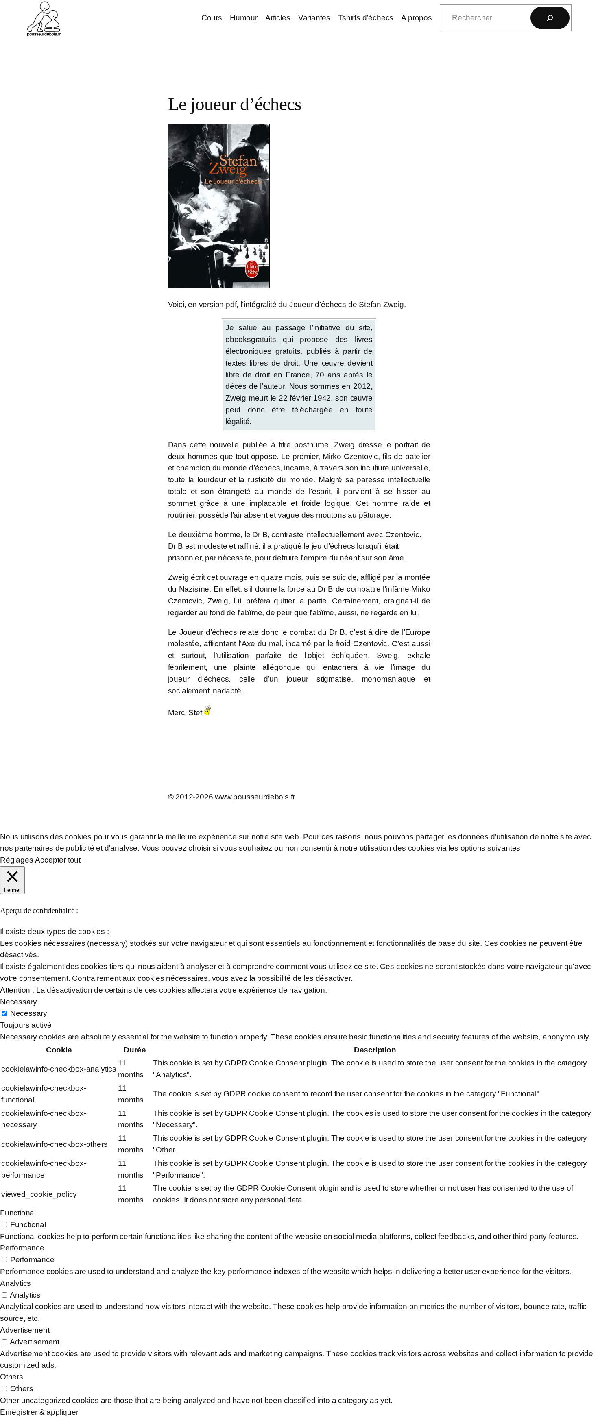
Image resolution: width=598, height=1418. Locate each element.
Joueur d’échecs (317, 304)
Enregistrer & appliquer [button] (39, 1412)
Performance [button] (22, 1248)
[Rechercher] (550, 18)
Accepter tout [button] (58, 860)
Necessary (28, 1013)
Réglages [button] (16, 860)
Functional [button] (18, 1213)
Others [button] (11, 1376)
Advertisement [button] (25, 1330)
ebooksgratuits (254, 339)
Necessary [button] (18, 1002)
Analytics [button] (15, 1283)
